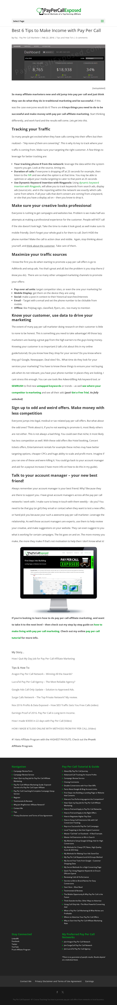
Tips (15, 812)
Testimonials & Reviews (23, 801)
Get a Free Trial (80, 392)
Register (17, 797)
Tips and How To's (65, 37)
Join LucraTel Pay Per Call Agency (77, 949)
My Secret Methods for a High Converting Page (82, 867)
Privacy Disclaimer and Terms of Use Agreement (33, 815)
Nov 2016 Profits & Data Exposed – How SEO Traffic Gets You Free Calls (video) (55, 705)
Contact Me (18, 808)
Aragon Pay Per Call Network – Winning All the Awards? (42, 674)
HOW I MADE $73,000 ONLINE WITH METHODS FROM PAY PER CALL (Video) (54, 728)
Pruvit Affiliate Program (21, 949)
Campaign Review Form (23, 771)
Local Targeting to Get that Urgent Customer (81, 830)
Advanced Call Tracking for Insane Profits (80, 774)
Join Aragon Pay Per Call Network (77, 941)
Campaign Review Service (24, 774)
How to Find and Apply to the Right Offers (80, 812)
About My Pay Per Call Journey (76, 771)
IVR (30, 175)
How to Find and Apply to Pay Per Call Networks (82, 809)
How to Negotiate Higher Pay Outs (77, 816)
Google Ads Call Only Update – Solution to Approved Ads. (43, 689)
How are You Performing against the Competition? (84, 799)
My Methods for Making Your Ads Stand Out (81, 853)
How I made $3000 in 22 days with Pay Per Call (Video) (42, 720)
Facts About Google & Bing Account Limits (80, 789)
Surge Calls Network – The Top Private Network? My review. (44, 697)
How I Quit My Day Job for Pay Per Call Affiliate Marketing (43, 658)
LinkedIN (15, 938)
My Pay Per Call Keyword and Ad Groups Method (83, 857)
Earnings (89, 981)
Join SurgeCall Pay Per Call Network (78, 945)
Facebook (15, 941)
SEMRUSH (17, 386)
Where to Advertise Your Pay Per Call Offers (81, 917)
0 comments (82, 37)
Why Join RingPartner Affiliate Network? (29, 804)
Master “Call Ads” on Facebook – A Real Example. (83, 833)
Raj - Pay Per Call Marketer (27, 37)
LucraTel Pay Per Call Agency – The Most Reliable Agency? (43, 681)
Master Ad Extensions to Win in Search (79, 837)
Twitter (14, 944)
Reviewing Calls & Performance (76, 877)
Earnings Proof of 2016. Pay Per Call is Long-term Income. (43, 713)
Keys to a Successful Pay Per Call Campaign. (81, 826)
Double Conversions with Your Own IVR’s (80, 785)
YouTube (15, 947)
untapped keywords (49, 386)
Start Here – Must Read (73, 887)
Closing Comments (71, 782)
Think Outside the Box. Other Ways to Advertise (82, 900)
